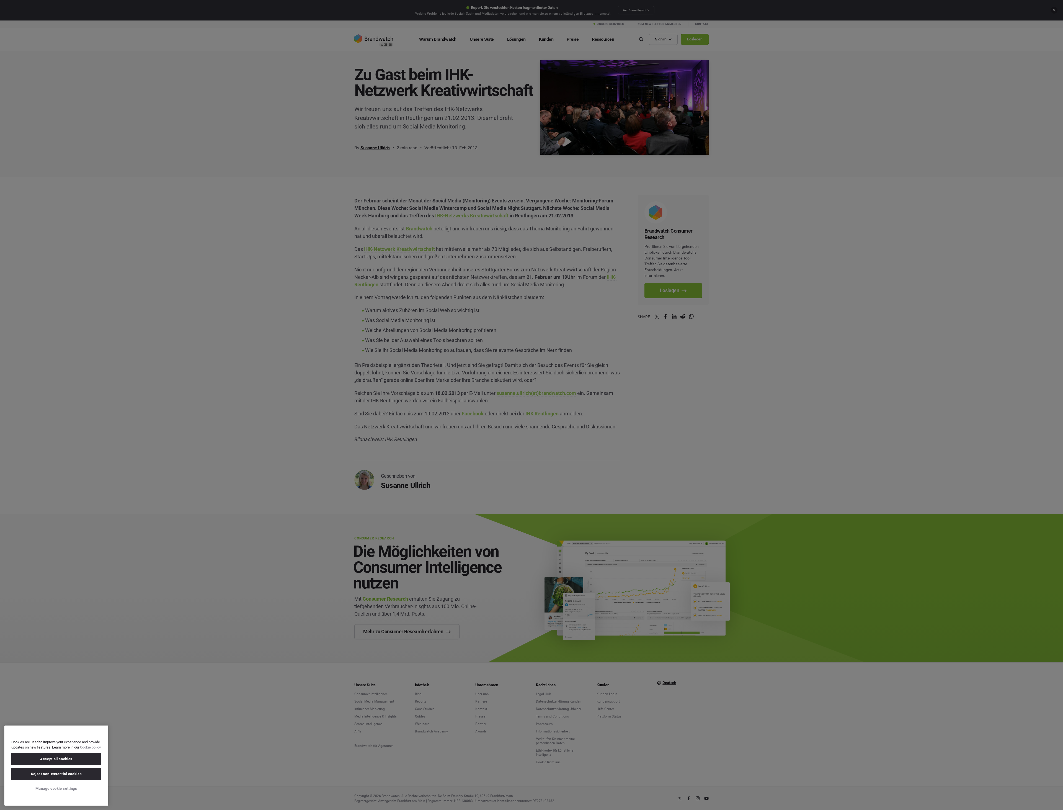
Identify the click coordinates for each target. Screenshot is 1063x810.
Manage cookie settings (56, 788)
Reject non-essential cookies (56, 774)
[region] (56, 766)
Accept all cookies (56, 759)
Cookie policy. (90, 747)
